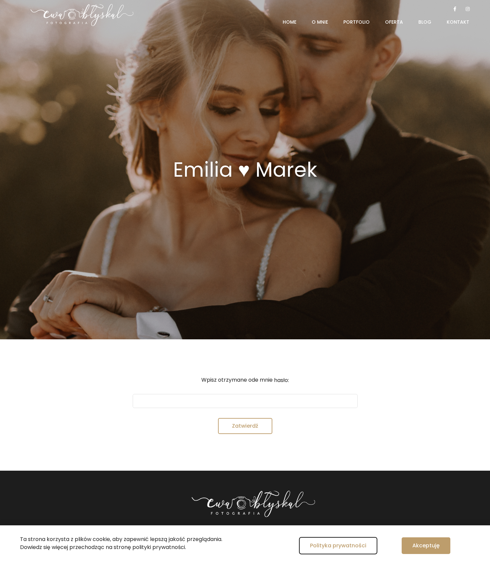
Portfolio (356, 22)
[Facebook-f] (455, 9)
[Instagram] (467, 9)
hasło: (281, 380)
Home (289, 22)
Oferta (394, 22)
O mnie (320, 22)
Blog (424, 22)
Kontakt (458, 22)
